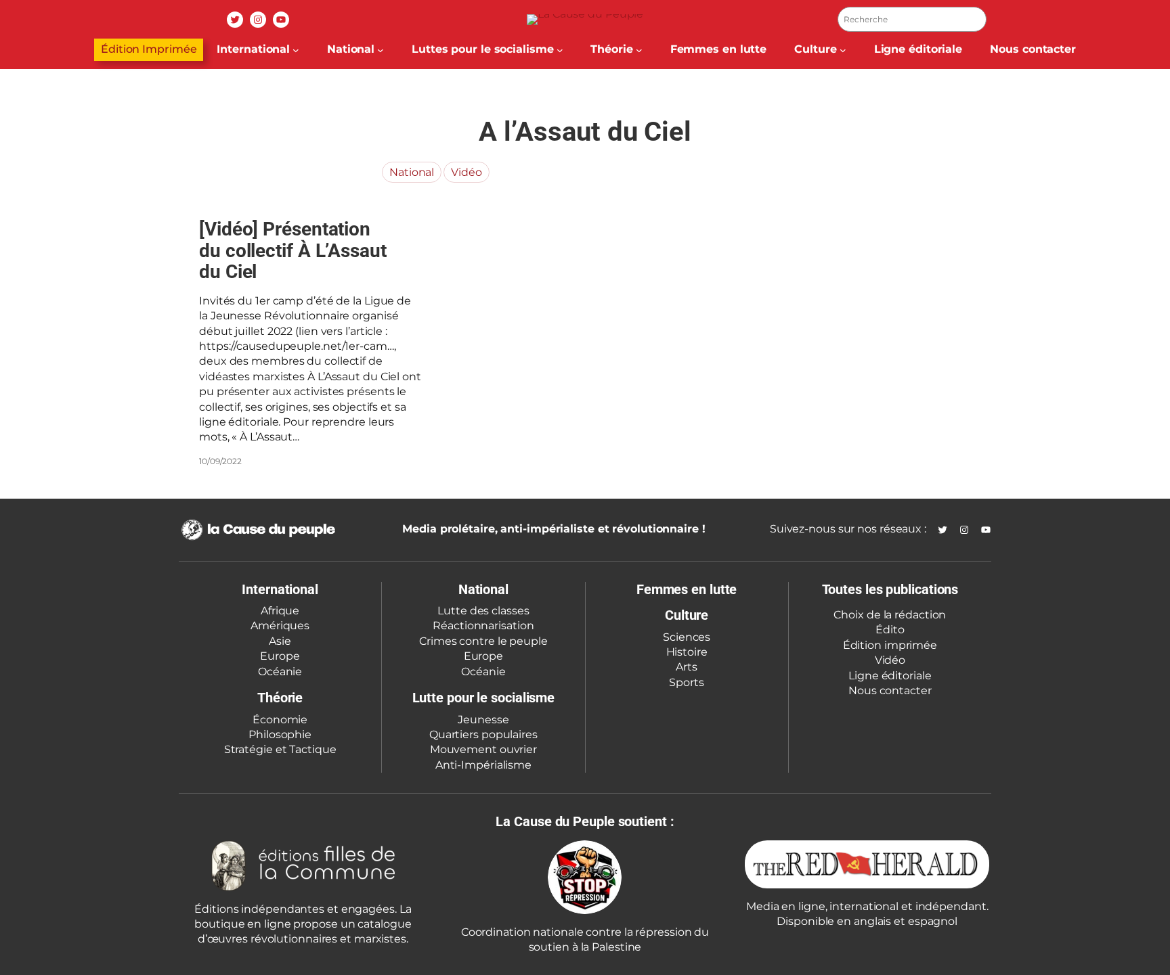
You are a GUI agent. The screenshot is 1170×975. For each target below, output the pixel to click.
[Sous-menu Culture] (843, 50)
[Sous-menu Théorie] (639, 50)
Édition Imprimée (148, 49)
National (411, 172)
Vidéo (466, 172)
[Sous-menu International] (295, 50)
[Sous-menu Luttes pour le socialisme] (560, 50)
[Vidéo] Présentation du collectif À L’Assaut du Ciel (293, 251)
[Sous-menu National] (380, 50)
